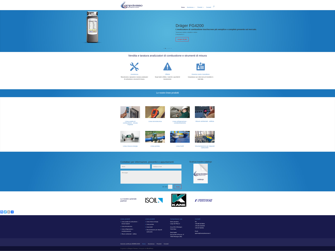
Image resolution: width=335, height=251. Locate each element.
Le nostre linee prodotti (167, 92)
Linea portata (155, 146)
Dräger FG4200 (190, 25)
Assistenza (190, 7)
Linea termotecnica (155, 121)
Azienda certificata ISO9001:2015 (130, 244)
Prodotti (200, 7)
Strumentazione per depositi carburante (205, 147)
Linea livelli (180, 146)
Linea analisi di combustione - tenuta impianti (130, 123)
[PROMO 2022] (201, 173)
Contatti (208, 7)
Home (183, 7)
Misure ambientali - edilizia (205, 121)
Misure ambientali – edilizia (129, 234)
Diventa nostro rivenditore (201, 74)
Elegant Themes (133, 248)
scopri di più (182, 39)
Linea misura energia (130, 146)
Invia (178, 187)
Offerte (167, 74)
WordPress (150, 248)
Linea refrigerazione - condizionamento (179, 122)
